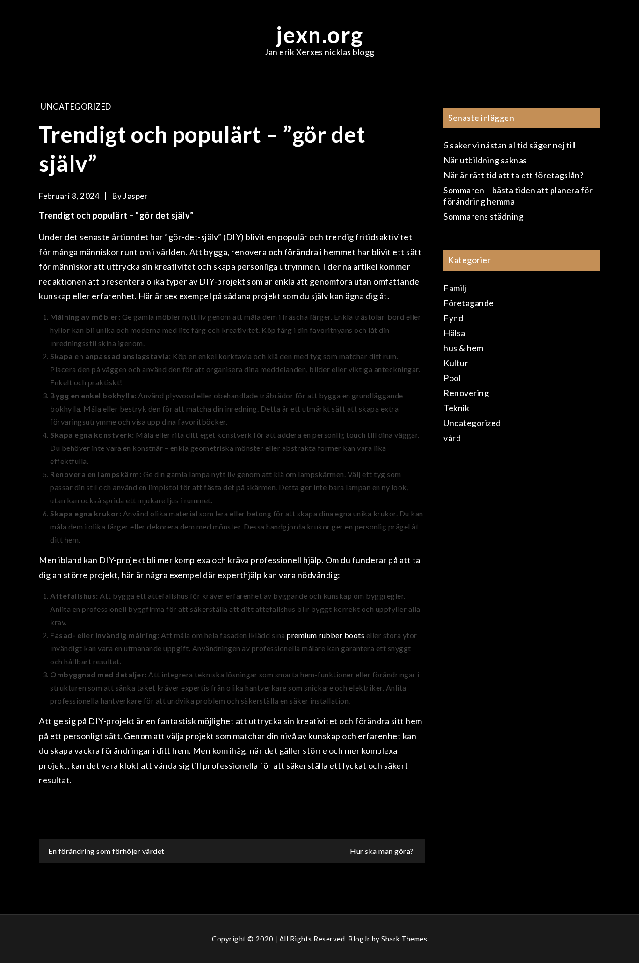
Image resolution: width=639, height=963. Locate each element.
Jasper (135, 196)
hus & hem (463, 348)
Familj (454, 288)
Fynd (453, 318)
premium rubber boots (325, 635)
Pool (452, 378)
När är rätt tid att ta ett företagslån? (513, 175)
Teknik (456, 408)
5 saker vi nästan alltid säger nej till (509, 145)
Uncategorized (76, 106)
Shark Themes (404, 938)
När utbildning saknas (485, 160)
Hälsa (454, 333)
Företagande (468, 303)
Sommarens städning (483, 216)
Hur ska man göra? (382, 850)
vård (452, 438)
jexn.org (319, 34)
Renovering (466, 393)
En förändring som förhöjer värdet (106, 850)
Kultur (455, 363)
